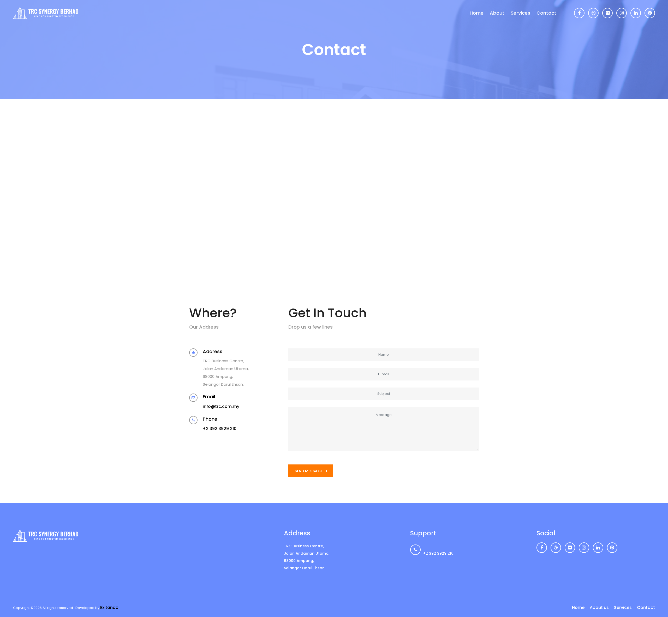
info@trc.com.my (221, 406)
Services (520, 13)
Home (477, 13)
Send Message (309, 471)
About (497, 13)
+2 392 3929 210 (219, 429)
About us (599, 607)
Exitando (109, 607)
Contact (546, 13)
